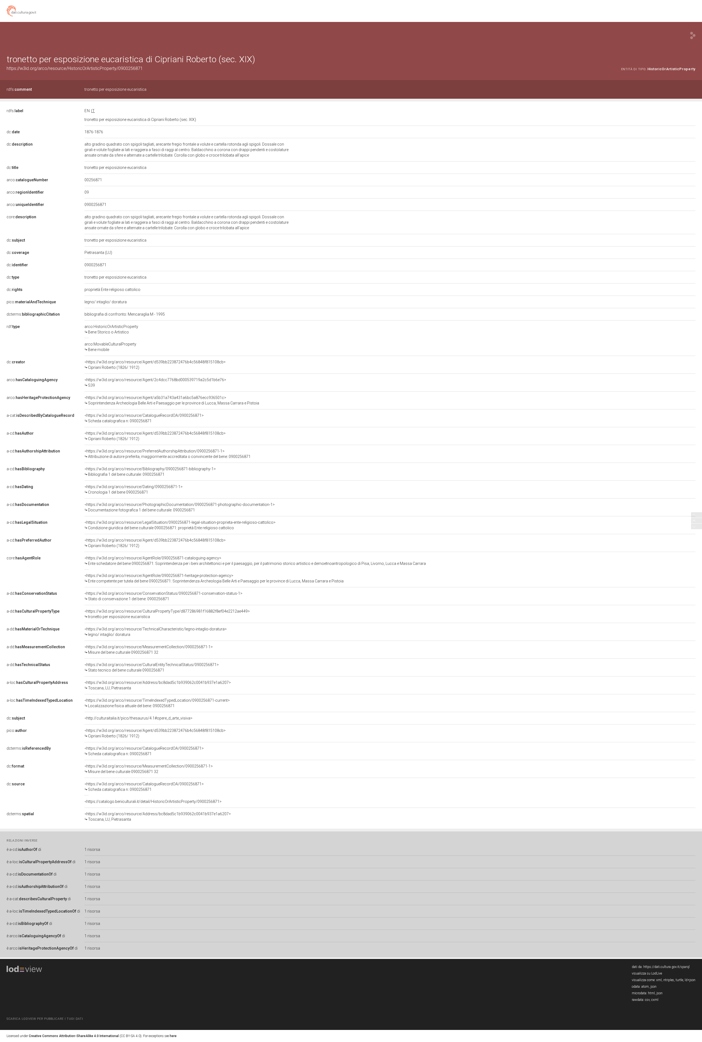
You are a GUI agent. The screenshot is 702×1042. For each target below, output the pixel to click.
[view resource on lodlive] (692, 35)
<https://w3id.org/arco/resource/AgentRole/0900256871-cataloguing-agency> (255, 561)
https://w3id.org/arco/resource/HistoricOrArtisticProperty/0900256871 (75, 68)
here (173, 1036)
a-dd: (32, 593)
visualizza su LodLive (647, 973)
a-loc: (37, 682)
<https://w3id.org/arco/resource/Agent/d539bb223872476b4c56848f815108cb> (155, 365)
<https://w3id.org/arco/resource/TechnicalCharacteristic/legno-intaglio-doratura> (155, 632)
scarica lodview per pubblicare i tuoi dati (45, 1019)
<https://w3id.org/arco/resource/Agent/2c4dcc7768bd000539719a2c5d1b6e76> (155, 382)
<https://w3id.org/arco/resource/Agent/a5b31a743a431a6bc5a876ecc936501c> (171, 400)
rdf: (13, 326)
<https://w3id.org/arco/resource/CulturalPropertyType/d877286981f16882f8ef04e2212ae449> (167, 614)
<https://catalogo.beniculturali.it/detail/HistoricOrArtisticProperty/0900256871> (153, 801)
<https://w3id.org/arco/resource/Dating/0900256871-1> (133, 489)
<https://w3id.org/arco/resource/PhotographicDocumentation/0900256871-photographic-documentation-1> (179, 507)
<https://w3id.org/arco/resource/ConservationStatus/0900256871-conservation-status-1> (163, 596)
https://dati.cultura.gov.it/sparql (666, 967)
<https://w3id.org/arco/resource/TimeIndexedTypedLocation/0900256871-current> (157, 703)
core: (21, 217)
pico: (31, 302)
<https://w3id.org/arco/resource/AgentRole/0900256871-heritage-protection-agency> (214, 578)
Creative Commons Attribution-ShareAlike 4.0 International (74, 1036)
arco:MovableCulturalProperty (110, 347)
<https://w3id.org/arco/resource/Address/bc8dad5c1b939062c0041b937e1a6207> (157, 685)
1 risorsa (92, 849)
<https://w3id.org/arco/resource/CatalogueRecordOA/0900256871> (144, 418)
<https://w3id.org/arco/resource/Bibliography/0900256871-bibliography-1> (150, 472)
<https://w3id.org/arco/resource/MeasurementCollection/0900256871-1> (148, 650)
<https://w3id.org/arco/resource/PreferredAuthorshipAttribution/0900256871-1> (167, 454)
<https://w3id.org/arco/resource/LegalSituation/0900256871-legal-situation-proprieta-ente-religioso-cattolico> (180, 525)
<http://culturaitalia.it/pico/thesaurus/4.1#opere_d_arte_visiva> (138, 718)
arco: (27, 180)
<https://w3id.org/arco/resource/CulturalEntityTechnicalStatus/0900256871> (151, 667)
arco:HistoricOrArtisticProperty (111, 329)
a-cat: (40, 415)
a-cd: (20, 433)
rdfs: (19, 89)
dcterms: (33, 314)
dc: (13, 132)
